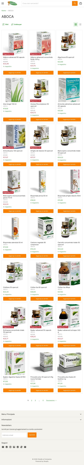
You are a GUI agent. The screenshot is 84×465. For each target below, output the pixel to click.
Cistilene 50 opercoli (10, 287)
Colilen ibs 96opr (64, 287)
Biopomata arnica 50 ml (39, 196)
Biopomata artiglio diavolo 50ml (69, 196)
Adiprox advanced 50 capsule (13, 57)
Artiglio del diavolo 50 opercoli (42, 151)
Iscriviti (32, 435)
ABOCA (5, 59)
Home (4, 10)
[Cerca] (75, 3)
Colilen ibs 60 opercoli (39, 287)
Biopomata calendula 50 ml (13, 242)
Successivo (50, 400)
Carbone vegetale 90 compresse (38, 244)
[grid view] (75, 24)
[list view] (80, 24)
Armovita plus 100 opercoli (12, 151)
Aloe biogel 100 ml (9, 104)
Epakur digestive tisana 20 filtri (14, 377)
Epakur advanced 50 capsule (41, 330)
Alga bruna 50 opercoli (66, 57)
